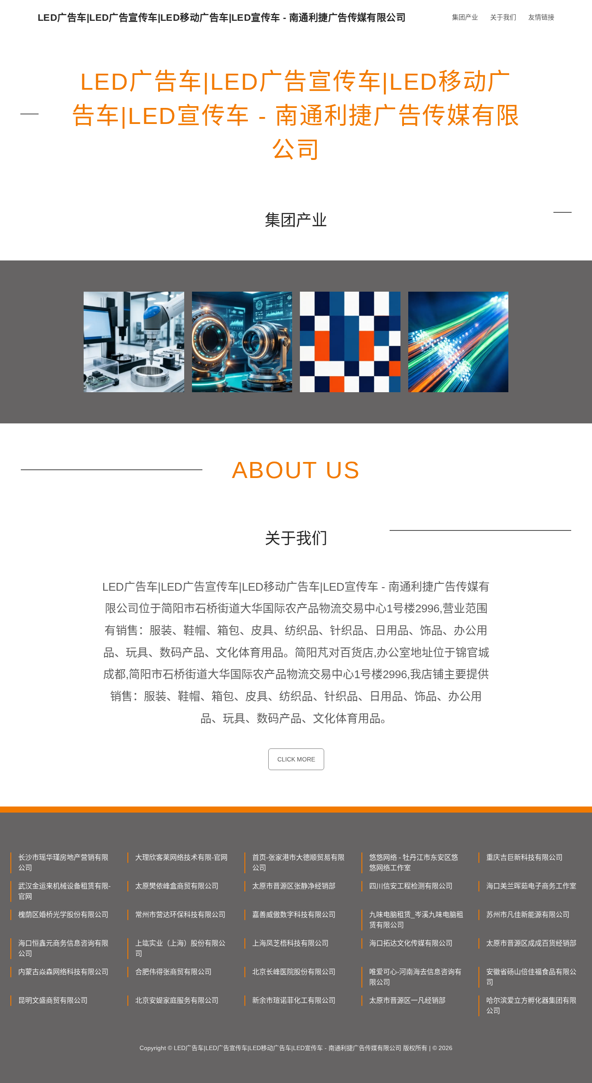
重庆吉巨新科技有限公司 (524, 857)
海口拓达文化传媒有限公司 (410, 943)
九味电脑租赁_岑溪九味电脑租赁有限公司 (416, 920)
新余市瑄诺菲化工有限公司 (293, 1000)
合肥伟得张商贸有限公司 (173, 972)
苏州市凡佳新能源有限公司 (527, 914)
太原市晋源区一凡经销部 (407, 1000)
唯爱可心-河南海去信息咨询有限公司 (415, 977)
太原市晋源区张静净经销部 (293, 886)
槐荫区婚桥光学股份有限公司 (63, 914)
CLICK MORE (296, 759)
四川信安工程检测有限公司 (410, 886)
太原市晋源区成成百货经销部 (531, 943)
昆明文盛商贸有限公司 (53, 1000)
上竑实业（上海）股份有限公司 (180, 948)
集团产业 (465, 17)
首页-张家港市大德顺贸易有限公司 (298, 863)
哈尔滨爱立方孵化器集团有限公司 (531, 1006)
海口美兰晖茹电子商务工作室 (531, 886)
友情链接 (541, 17)
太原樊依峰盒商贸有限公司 (176, 886)
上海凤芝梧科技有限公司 (290, 943)
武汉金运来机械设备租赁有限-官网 (64, 891)
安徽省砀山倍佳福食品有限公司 (531, 977)
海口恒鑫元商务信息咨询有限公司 (63, 948)
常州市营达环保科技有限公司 (180, 914)
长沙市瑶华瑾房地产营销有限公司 (63, 863)
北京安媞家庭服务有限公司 (176, 1000)
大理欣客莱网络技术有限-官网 (181, 857)
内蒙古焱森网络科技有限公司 (63, 972)
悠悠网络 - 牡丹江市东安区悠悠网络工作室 (413, 863)
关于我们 (503, 17)
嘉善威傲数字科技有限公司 (293, 914)
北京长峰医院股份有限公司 (293, 972)
